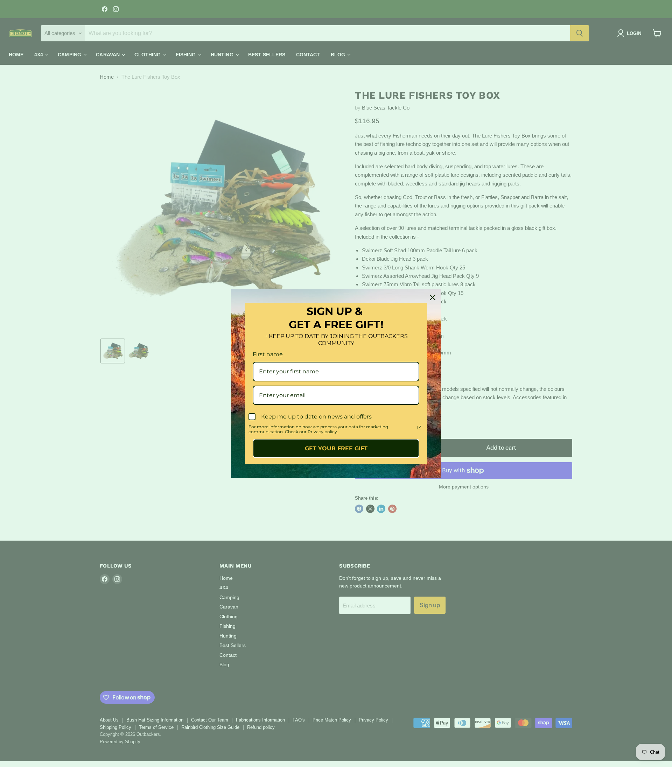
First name (268, 354)
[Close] (432, 297)
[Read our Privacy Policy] (419, 427)
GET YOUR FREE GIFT (336, 448)
